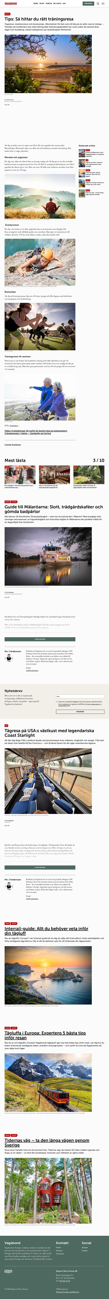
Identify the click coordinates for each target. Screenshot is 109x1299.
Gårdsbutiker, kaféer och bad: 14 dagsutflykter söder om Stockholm (85, 486)
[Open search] (98, 3)
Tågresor (49, 3)
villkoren (75, 701)
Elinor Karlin (9, 1230)
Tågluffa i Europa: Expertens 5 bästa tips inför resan (95, 183)
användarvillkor (62, 705)
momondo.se (14, 425)
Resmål (36, 3)
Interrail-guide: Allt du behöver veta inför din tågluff (93, 174)
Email (58, 696)
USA (6, 725)
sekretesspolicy (95, 704)
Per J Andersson (10, 592)
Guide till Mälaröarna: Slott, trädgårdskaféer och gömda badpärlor (95, 154)
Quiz (64, 3)
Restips (42, 3)
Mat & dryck (57, 3)
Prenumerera (88, 3)
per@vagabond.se (32, 670)
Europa (7, 923)
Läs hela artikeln (40, 639)
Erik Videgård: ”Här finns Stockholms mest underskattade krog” (19, 486)
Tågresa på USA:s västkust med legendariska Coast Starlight (94, 164)
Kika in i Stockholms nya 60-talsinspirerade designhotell (48, 486)
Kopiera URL (7, 104)
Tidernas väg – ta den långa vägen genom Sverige (94, 193)
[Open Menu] (103, 3)
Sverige (7, 502)
